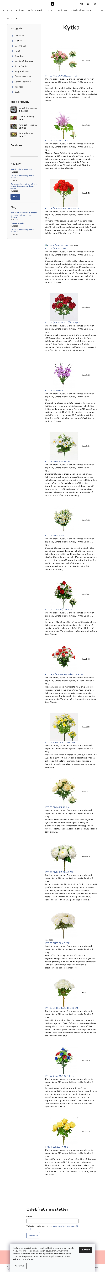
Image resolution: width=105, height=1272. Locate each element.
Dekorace (19, 35)
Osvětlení (19, 56)
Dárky (17, 92)
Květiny (18, 40)
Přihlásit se (33, 1235)
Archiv (15, 197)
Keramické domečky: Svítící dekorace (22, 177)
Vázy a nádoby (22, 71)
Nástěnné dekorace (24, 61)
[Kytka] (63, 60)
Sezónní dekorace (23, 81)
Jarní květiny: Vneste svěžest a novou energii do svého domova (23, 215)
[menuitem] (7, 11)
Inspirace (19, 86)
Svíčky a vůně (21, 45)
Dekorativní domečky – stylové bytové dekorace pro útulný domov (24, 186)
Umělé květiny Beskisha (21, 169)
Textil (17, 51)
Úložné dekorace (23, 76)
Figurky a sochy (17, 223)
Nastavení (19, 1265)
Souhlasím (85, 1249)
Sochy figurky (21, 66)
